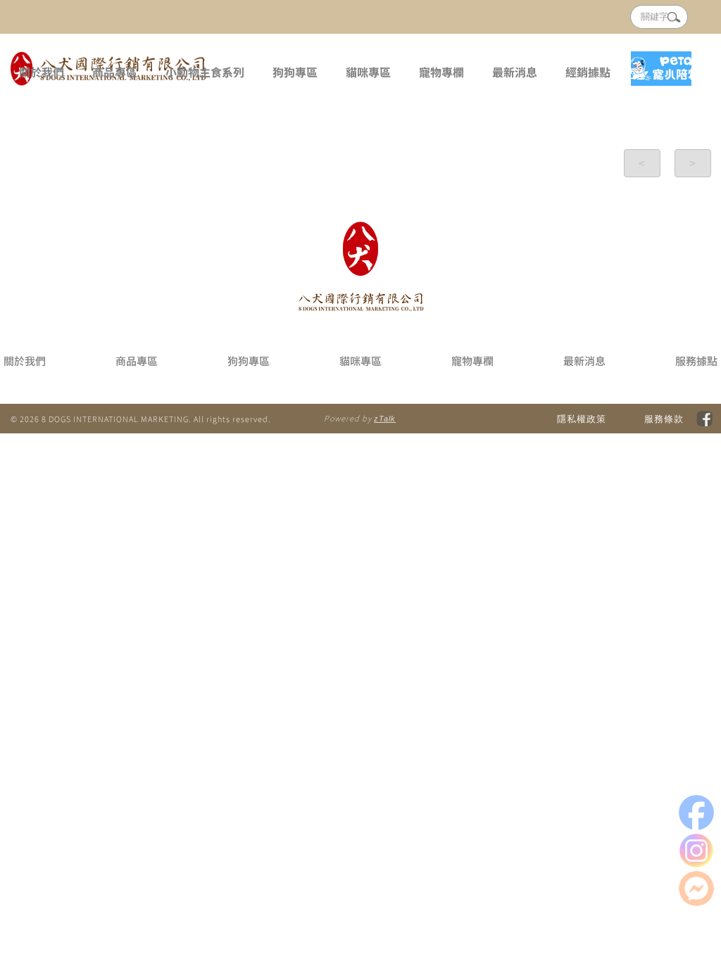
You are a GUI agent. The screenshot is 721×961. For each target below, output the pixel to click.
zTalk (385, 418)
